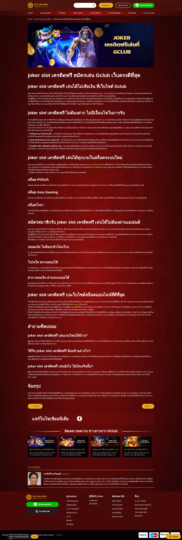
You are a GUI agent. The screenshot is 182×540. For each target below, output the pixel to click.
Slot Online (93, 504)
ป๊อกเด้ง (69, 520)
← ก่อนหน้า (35, 406)
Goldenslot (93, 500)
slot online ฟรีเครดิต (97, 164)
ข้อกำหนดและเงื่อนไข (143, 505)
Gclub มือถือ (116, 513)
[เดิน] (93, 5)
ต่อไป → (148, 406)
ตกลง (35, 536)
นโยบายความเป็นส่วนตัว (22, 536)
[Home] (40, 5)
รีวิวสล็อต (69, 524)
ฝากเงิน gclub (117, 505)
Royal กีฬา (139, 516)
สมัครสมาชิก (123, 5)
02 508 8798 (44, 511)
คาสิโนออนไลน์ (72, 501)
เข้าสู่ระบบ (106, 5)
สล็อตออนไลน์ (71, 513)
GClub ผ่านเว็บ (117, 516)
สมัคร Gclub (116, 501)
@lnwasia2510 (146, 5)
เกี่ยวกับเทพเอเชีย (141, 509)
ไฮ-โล (68, 516)
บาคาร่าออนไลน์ (72, 509)
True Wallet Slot (141, 512)
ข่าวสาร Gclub (140, 501)
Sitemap (59, 535)
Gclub (106, 93)
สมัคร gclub (74, 304)
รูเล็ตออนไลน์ (71, 505)
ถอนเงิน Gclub (117, 509)
